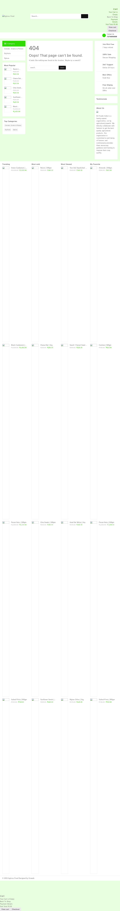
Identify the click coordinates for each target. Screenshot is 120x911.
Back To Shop (112, 17)
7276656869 (112, 37)
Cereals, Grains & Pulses (13, 49)
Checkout (112, 31)
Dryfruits (7, 53)
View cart (112, 27)
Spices (6, 58)
